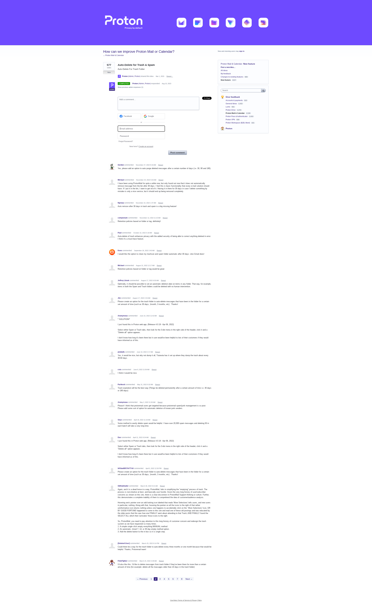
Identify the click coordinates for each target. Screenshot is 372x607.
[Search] (263, 90)
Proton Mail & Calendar (231, 64)
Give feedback (233, 97)
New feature (249, 64)
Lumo (228, 107)
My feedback (226, 74)
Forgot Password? (126, 141)
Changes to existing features (232, 77)
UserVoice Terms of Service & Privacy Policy (186, 600)
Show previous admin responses (130, 87)
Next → (189, 579)
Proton (229, 128)
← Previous (142, 579)
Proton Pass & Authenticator (237, 116)
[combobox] (241, 90)
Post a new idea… (228, 67)
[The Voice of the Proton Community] (186, 23)
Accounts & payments (234, 100)
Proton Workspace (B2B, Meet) (238, 123)
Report (160, 165)
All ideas (224, 70)
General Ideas (231, 104)
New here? (141, 146)
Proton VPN (230, 120)
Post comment (177, 152)
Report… (170, 76)
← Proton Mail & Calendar (113, 55)
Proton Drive (231, 110)
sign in (241, 51)
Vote (109, 72)
